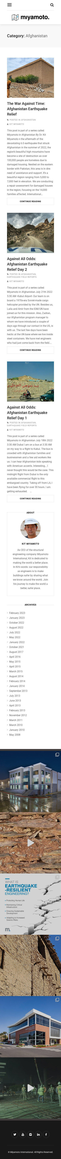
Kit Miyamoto (17, 124)
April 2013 (14, 705)
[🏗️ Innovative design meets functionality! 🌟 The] (30, 1026)
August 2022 (16, 627)
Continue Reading (30, 201)
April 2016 (14, 656)
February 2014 (17, 681)
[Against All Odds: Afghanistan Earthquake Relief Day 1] (30, 381)
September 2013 (18, 690)
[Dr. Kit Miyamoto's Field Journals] (30, 18)
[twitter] (14, 1134)
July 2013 (14, 695)
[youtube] (22, 1134)
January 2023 (17, 617)
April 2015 (14, 666)
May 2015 (14, 661)
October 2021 (16, 647)
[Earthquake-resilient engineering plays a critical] (30, 904)
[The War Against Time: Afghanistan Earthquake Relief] (30, 78)
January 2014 (17, 686)
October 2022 (16, 622)
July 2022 (14, 632)
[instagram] (30, 1134)
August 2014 (16, 676)
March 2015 (16, 671)
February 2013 (17, 710)
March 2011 (16, 720)
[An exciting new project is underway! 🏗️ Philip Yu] (30, 1088)
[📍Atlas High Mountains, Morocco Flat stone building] (30, 842)
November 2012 (18, 715)
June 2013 (15, 700)
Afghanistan (28, 120)
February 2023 (17, 612)
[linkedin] (38, 1134)
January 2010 (17, 729)
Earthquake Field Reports (22, 277)
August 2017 (16, 651)
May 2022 (14, 637)
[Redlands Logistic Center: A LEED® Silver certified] (30, 781)
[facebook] (46, 1134)
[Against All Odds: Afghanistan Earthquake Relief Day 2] (30, 233)
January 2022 (17, 642)
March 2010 (16, 725)
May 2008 (14, 734)
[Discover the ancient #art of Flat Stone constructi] (30, 965)
